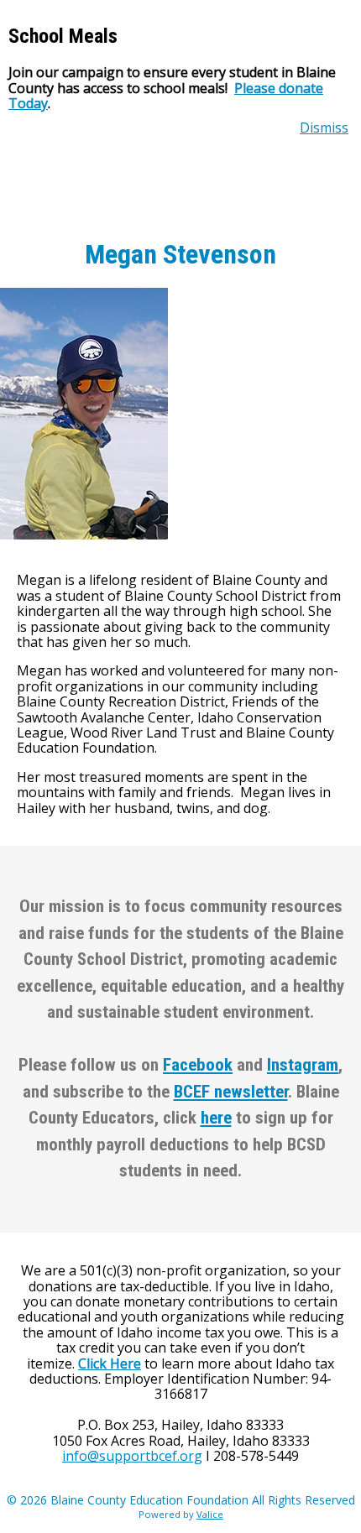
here (216, 1118)
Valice (209, 1514)
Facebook (198, 1065)
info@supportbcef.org (132, 1456)
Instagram (302, 1065)
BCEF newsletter (231, 1092)
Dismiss (324, 127)
